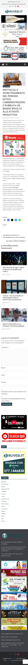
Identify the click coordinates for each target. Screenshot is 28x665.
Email (3, 375)
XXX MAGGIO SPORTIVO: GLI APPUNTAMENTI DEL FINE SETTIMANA (14, 236)
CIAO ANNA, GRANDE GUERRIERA (15, 241)
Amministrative (4, 484)
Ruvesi (2, 516)
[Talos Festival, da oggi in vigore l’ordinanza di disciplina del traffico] (14, 253)
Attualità (3, 486)
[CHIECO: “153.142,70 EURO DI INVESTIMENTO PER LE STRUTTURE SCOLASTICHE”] (14, 281)
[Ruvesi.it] (3, 64)
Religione (3, 513)
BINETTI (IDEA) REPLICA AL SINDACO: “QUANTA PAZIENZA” (14, 325)
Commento (5, 347)
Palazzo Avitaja (6, 86)
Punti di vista (4, 508)
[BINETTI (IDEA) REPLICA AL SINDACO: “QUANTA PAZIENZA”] (14, 309)
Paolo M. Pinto (15, 118)
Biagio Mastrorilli (5, 489)
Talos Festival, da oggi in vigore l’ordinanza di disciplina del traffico (13, 269)
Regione (3, 511)
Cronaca (3, 494)
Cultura (3, 496)
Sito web (3, 382)
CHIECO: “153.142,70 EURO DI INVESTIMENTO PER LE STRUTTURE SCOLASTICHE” (13, 298)
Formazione (4, 501)
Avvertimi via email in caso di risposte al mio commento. (13, 393)
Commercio (4, 491)
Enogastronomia (5, 499)
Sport (2, 518)
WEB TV (3, 521)
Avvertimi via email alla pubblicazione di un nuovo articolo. (13, 400)
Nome (3, 368)
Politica (3, 506)
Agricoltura (3, 481)
